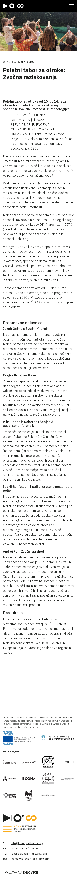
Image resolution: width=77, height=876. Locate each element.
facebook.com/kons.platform (29, 853)
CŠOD (25, 297)
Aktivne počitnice (50, 302)
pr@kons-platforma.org (25, 848)
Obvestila (9, 61)
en (64, 6)
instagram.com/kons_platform (30, 858)
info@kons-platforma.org (27, 843)
